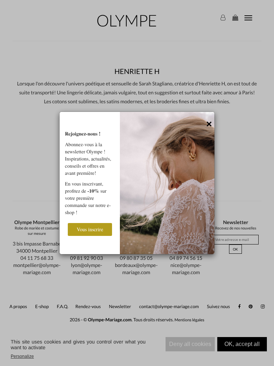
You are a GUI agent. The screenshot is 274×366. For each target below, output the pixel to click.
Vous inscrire (90, 229)
